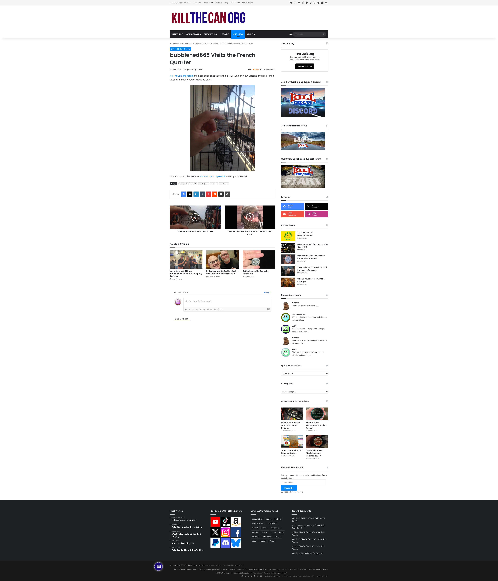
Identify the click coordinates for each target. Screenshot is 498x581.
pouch (254, 541)
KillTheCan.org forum (181, 75)
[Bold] (186, 309)
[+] (222, 309)
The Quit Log (210, 34)
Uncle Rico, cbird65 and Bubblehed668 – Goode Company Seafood (186, 273)
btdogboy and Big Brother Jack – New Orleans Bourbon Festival (222, 272)
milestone (255, 537)
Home (174, 43)
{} (218, 309)
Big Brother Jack (258, 523)
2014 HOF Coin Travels (209, 43)
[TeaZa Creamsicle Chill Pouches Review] (292, 441)
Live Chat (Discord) (272, 576)
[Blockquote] (208, 309)
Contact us (206, 176)
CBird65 (255, 528)
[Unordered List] (204, 309)
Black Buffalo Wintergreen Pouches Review (316, 425)
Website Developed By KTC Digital (229, 565)
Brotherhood (272, 523)
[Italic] (189, 309)
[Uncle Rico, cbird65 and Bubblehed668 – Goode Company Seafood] (186, 259)
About (250, 34)
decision (255, 532)
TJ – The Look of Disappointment (305, 234)
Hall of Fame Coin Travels (188, 43)
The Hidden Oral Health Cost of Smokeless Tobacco (312, 268)
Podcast (219, 3)
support (263, 541)
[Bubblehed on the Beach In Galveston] (259, 259)
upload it (221, 176)
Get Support (192, 34)
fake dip (265, 532)
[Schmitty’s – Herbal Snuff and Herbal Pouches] (292, 414)
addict (268, 519)
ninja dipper (267, 537)
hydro (281, 532)
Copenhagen (275, 528)
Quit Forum (235, 3)
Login (268, 292)
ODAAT (277, 537)
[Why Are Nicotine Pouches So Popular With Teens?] (288, 259)
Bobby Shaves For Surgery (311, 553)
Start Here (177, 34)
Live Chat (197, 3)
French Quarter (204, 184)
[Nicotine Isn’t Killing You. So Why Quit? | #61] (288, 248)
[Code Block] (211, 309)
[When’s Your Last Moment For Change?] (288, 282)
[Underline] (193, 309)
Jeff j (294, 326)
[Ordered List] (200, 309)
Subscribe (288, 488)
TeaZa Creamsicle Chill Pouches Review (292, 451)
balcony (181, 184)
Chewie (295, 303)
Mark (294, 349)
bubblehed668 (191, 184)
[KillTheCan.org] (209, 18)
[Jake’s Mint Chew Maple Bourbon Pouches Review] (317, 441)
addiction (278, 519)
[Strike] (197, 309)
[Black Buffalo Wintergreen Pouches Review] (317, 414)
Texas (272, 541)
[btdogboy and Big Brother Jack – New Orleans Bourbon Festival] (222, 259)
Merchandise (247, 3)
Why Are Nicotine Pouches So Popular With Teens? (311, 257)
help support (258, 573)
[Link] (215, 309)
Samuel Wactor (299, 314)
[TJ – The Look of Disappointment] (288, 236)
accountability (257, 519)
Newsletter (208, 3)
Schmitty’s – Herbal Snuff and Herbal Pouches (290, 425)
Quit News (238, 34)
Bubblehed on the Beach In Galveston (255, 272)
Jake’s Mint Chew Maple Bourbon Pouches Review (314, 453)
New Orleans (224, 184)
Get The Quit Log (305, 66)
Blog (226, 3)
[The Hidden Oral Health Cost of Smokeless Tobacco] (288, 271)
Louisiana (214, 184)
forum (274, 532)
